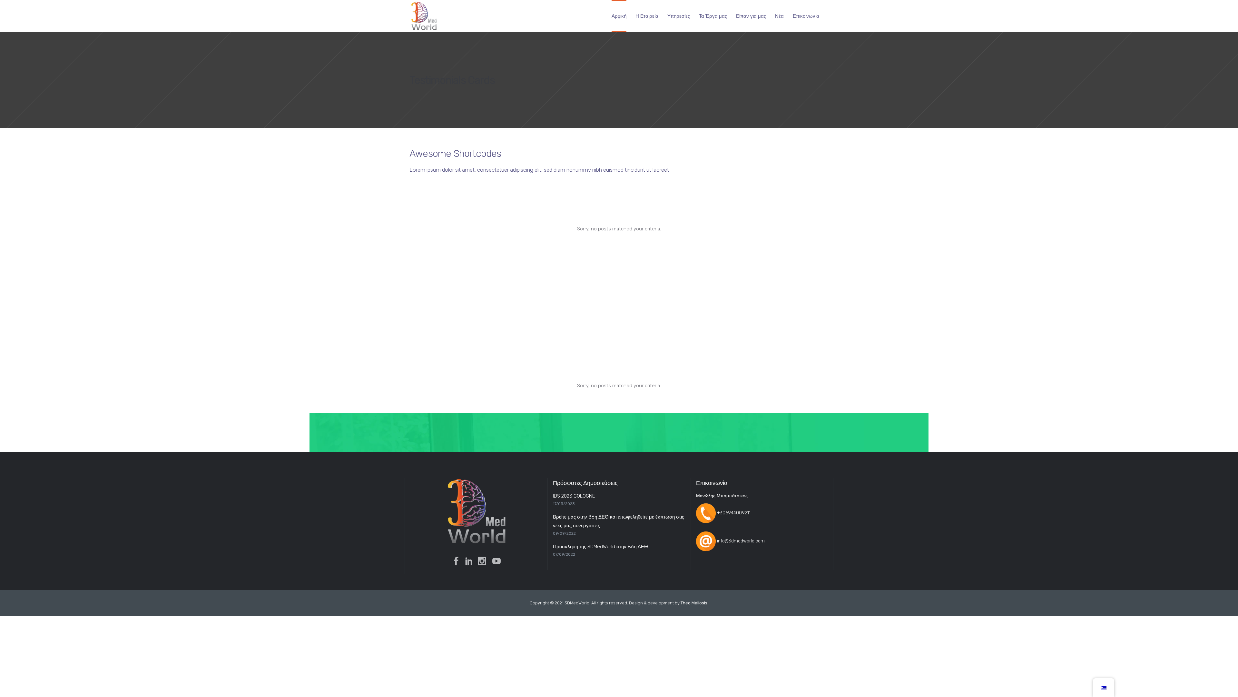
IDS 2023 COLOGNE (574, 496)
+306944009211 (734, 513)
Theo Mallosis (694, 603)
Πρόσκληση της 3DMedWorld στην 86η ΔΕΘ (600, 547)
